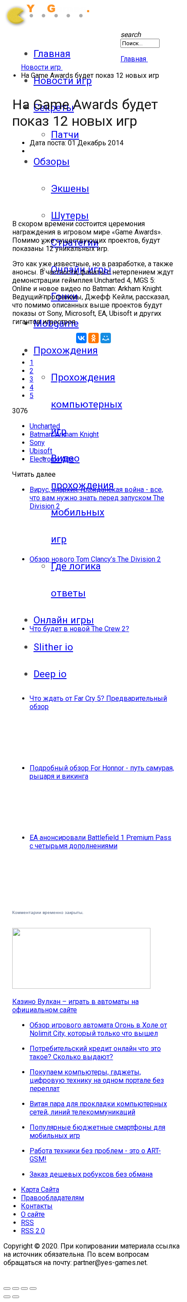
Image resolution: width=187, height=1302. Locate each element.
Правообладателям (52, 1198)
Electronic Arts (52, 459)
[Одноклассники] (93, 338)
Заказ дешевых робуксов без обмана (91, 1174)
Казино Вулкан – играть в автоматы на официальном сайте (75, 1005)
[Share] (24, 1288)
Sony (37, 442)
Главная (51, 53)
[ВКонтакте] (81, 338)
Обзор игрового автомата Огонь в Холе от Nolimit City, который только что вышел (98, 1029)
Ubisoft (41, 451)
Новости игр (62, 80)
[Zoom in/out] (15, 1288)
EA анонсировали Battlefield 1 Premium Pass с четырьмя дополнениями (100, 841)
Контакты (37, 1206)
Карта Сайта (40, 1189)
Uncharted (45, 426)
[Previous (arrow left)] (6, 1296)
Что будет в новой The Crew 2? (79, 629)
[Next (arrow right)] (15, 1296)
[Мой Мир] (105, 338)
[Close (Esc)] (33, 1288)
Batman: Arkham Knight (64, 434)
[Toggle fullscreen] (6, 1288)
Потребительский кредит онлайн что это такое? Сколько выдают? (95, 1052)
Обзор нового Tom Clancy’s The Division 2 (95, 559)
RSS (27, 1222)
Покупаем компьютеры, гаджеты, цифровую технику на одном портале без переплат (97, 1080)
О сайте (33, 1214)
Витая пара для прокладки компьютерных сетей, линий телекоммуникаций (98, 1108)
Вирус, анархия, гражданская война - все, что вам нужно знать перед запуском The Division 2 (97, 497)
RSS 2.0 (33, 1231)
